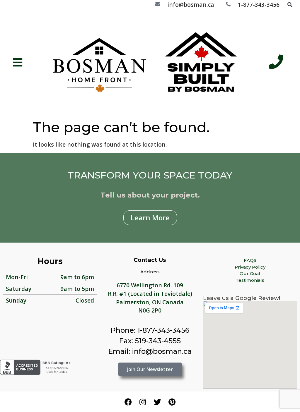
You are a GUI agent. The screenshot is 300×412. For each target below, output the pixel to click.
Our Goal (250, 273)
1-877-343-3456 (258, 4)
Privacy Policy (250, 267)
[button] (289, 4)
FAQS (250, 260)
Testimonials (250, 280)
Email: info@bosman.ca (150, 351)
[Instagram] (142, 401)
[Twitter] (157, 401)
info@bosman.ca (190, 4)
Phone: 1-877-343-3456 (150, 330)
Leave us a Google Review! (241, 298)
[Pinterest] (172, 401)
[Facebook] (128, 401)
